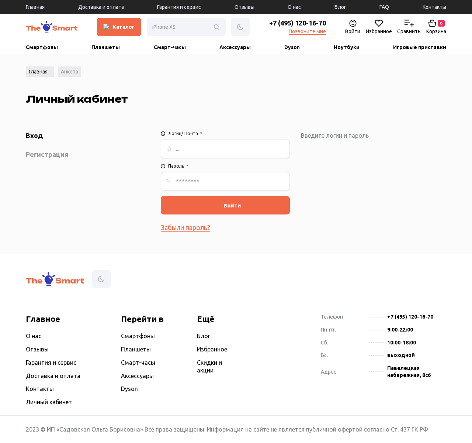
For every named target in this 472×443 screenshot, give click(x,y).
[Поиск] (216, 27)
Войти (232, 205)
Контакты (434, 7)
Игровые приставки (419, 47)
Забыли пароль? (185, 227)
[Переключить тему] (46, 27)
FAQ (384, 7)
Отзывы (244, 7)
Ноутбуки (347, 47)
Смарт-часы (170, 47)
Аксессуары (235, 47)
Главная (35, 7)
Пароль (178, 166)
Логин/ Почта (185, 133)
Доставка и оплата (101, 7)
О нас (294, 7)
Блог (340, 7)
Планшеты (105, 47)
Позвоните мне (307, 31)
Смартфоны (42, 47)
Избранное (212, 349)
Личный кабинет (49, 402)
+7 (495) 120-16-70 (297, 23)
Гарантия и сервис (179, 7)
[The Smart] (33, 28)
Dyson (292, 47)
